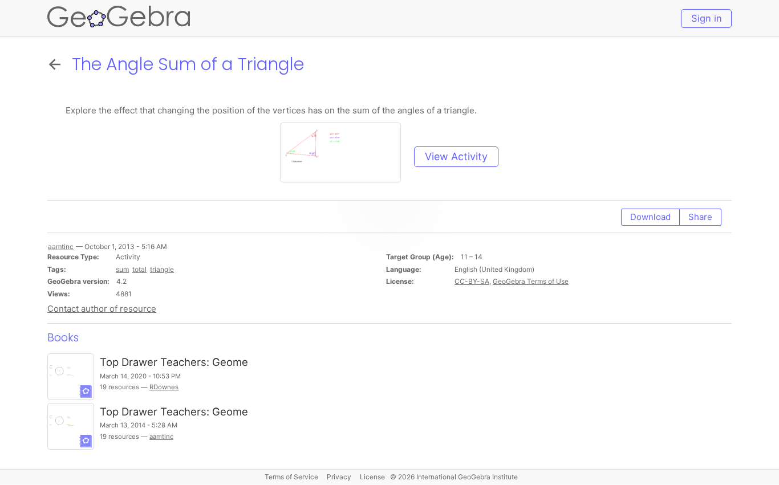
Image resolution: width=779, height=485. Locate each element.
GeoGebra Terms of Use (531, 281)
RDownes (163, 387)
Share (700, 216)
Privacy (339, 476)
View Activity (456, 156)
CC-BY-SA (472, 281)
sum (122, 269)
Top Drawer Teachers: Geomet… (180, 362)
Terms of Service (291, 476)
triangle (162, 269)
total (139, 269)
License (372, 476)
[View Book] (70, 376)
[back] (57, 64)
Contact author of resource (101, 308)
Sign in (706, 18)
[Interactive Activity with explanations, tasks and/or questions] (345, 156)
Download (650, 216)
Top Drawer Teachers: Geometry (181, 411)
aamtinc (161, 437)
